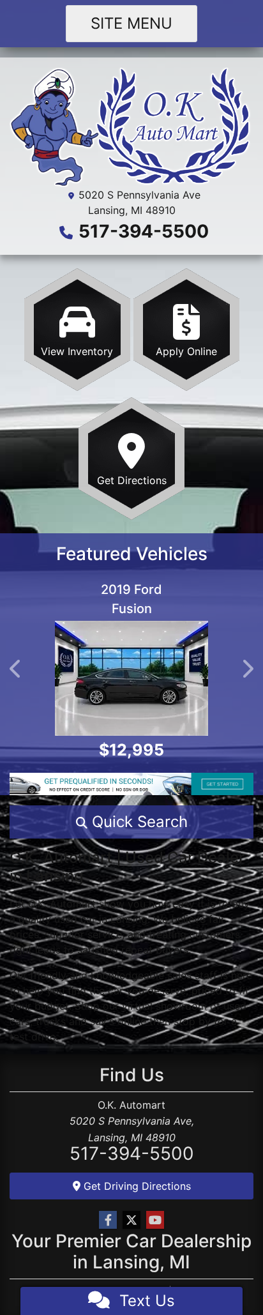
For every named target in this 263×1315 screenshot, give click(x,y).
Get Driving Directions (135, 1186)
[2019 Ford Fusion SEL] (131, 678)
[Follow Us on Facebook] (108, 1220)
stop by (192, 1021)
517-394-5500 (144, 231)
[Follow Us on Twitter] (131, 1220)
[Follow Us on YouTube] (155, 1220)
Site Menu (131, 23)
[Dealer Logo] (131, 126)
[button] (16, 669)
